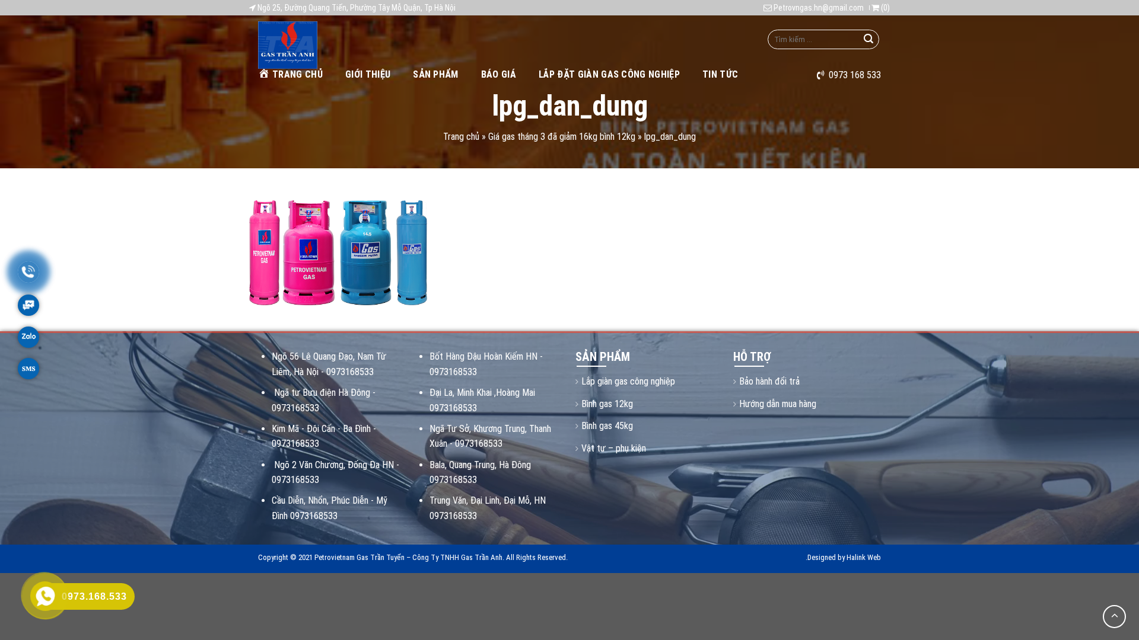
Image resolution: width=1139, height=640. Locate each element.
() (884, 7)
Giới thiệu (367, 74)
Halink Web (864, 557)
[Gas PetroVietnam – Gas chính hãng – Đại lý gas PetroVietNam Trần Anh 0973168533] (319, 45)
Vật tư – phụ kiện (613, 448)
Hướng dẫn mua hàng (777, 403)
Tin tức (720, 74)
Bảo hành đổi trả (769, 381)
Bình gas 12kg (607, 403)
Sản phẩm (436, 74)
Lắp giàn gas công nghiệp (628, 381)
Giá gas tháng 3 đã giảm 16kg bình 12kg (561, 136)
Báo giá (498, 74)
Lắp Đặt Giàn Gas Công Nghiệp (609, 74)
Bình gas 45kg (607, 425)
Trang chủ (297, 74)
